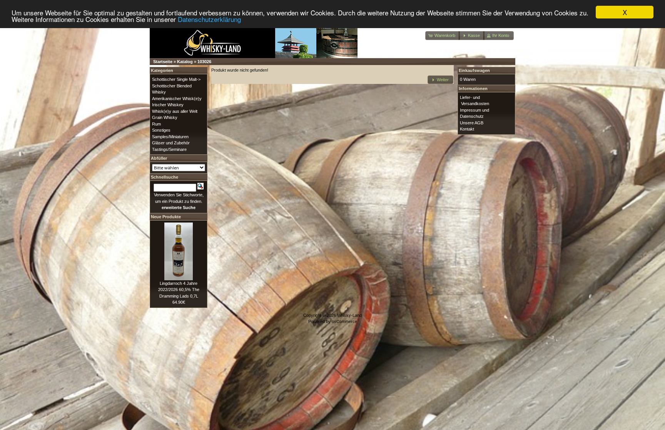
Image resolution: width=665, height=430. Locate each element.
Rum (156, 124)
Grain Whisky (164, 117)
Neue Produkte (166, 216)
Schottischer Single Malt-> (176, 79)
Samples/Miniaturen (170, 136)
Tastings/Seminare (169, 149)
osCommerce (344, 321)
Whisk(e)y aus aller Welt (174, 111)
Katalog (185, 61)
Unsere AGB (471, 122)
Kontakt (467, 129)
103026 (204, 61)
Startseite (162, 61)
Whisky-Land (349, 315)
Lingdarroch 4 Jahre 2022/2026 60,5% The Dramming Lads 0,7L (178, 289)
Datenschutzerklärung (209, 19)
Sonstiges (161, 130)
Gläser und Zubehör (171, 143)
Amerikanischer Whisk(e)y (177, 98)
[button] (442, 35)
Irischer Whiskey (168, 104)
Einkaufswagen (474, 70)
